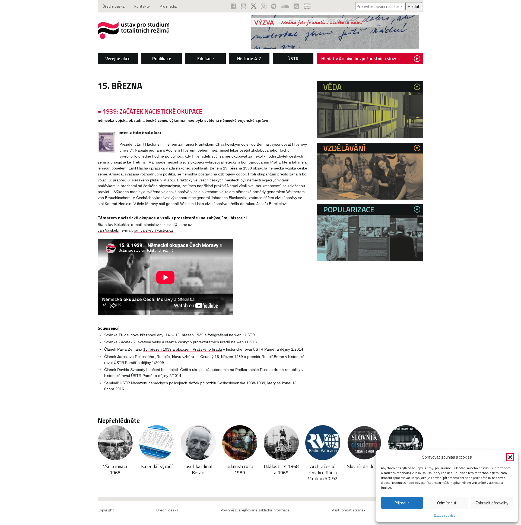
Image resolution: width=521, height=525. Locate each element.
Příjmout (402, 503)
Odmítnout (447, 503)
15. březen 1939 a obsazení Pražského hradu (182, 349)
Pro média (168, 6)
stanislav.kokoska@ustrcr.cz (168, 225)
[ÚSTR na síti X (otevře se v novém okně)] (254, 6)
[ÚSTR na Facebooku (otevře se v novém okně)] (233, 6)
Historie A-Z (249, 58)
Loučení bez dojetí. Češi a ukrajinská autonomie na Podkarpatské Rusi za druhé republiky (223, 370)
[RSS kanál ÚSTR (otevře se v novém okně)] (296, 6)
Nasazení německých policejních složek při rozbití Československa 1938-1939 (198, 383)
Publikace (161, 58)
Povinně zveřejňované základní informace (255, 510)
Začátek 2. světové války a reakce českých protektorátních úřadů (174, 342)
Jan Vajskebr (108, 230)
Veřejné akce (118, 58)
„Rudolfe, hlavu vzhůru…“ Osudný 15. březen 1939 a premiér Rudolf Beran (219, 357)
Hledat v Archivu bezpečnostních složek (360, 58)
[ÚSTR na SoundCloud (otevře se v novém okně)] (285, 6)
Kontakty (142, 6)
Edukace (205, 58)
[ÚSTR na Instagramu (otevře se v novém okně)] (264, 6)
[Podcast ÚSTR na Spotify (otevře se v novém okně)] (274, 6)
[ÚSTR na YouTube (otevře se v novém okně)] (244, 6)
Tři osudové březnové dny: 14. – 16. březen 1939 (161, 335)
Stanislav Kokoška (113, 225)
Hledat (414, 6)
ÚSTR (292, 58)
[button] (510, 457)
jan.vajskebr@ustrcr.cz (153, 230)
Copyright (106, 510)
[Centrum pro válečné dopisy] (335, 47)
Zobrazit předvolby (491, 503)
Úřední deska (114, 6)
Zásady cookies (444, 515)
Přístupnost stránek (349, 510)
